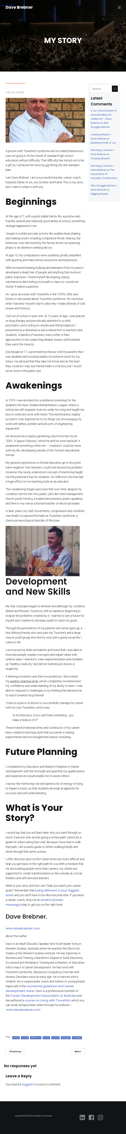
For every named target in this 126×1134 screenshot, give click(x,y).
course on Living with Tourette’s (48, 1000)
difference (36, 1037)
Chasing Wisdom (100, 158)
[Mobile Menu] (119, 7)
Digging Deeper (99, 193)
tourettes (77, 1037)
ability (16, 1037)
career (25, 1037)
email (45, 900)
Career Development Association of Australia (43, 996)
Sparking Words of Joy (103, 142)
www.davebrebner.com (23, 928)
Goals (46, 1037)
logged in (29, 1084)
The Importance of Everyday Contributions (104, 174)
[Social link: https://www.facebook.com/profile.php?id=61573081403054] (92, 1117)
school (55, 1037)
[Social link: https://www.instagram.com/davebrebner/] (101, 1117)
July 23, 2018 (14, 92)
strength (66, 1037)
